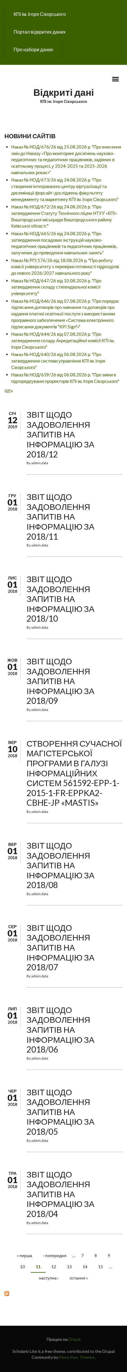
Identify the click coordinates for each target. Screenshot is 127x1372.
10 (22, 1266)
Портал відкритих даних (40, 31)
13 (69, 1266)
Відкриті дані (63, 92)
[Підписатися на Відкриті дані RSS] (63, 1293)
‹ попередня (54, 1255)
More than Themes (77, 1357)
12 (53, 1266)
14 (85, 1266)
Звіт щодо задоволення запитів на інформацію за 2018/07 (61, 947)
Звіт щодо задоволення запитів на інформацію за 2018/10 (61, 598)
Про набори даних (33, 49)
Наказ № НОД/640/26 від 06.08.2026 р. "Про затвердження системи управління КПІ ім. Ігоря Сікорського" (58, 361)
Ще (7, 390)
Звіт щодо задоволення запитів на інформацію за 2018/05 (61, 1112)
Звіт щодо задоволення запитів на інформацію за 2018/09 (61, 681)
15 (100, 1266)
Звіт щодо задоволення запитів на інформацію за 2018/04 (61, 1194)
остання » (79, 1277)
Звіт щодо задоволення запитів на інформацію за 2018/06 (61, 1029)
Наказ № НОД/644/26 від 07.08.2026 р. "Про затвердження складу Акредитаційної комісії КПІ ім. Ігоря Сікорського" (62, 340)
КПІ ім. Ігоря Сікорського (40, 14)
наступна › (49, 1277)
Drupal (75, 1339)
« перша (24, 1255)
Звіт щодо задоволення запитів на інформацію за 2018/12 (61, 434)
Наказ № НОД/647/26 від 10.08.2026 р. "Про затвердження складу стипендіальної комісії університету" (56, 287)
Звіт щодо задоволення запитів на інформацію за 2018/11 (61, 516)
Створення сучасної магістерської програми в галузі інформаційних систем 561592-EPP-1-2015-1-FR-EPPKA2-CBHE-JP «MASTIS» (74, 773)
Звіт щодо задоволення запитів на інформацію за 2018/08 (61, 865)
